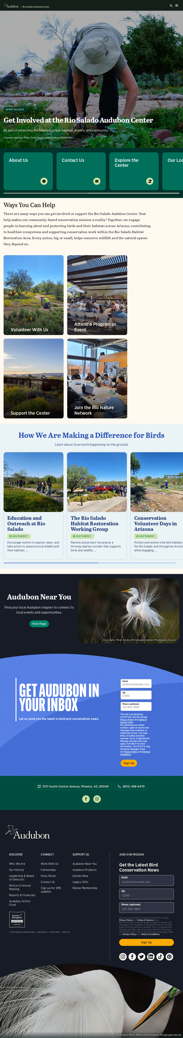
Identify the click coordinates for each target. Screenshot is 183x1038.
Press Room (48, 876)
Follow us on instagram (97, 799)
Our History (16, 870)
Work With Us (49, 864)
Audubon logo (11, 5)
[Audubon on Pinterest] (169, 956)
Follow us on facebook (86, 799)
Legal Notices (42, 932)
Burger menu (176, 5)
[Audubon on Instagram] (123, 956)
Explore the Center (127, 162)
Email (125, 681)
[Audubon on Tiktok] (160, 956)
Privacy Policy (131, 751)
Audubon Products (85, 870)
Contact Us (73, 160)
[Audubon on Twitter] (141, 956)
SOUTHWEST (20, 536)
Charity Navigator (17, 920)
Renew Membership (85, 888)
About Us (18, 160)
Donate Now (80, 876)
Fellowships (48, 870)
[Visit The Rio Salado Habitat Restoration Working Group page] (97, 506)
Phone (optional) (130, 704)
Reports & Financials (22, 895)
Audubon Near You (85, 864)
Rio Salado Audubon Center (36, 7)
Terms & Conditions (150, 934)
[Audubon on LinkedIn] (151, 956)
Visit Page (39, 623)
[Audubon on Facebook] (132, 956)
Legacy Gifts (80, 882)
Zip (124, 692)
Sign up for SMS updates (51, 889)
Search (171, 6)
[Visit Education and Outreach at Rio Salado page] (33, 506)
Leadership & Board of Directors (21, 877)
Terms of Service (145, 920)
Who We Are (17, 864)
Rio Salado (16, 109)
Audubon (27, 832)
